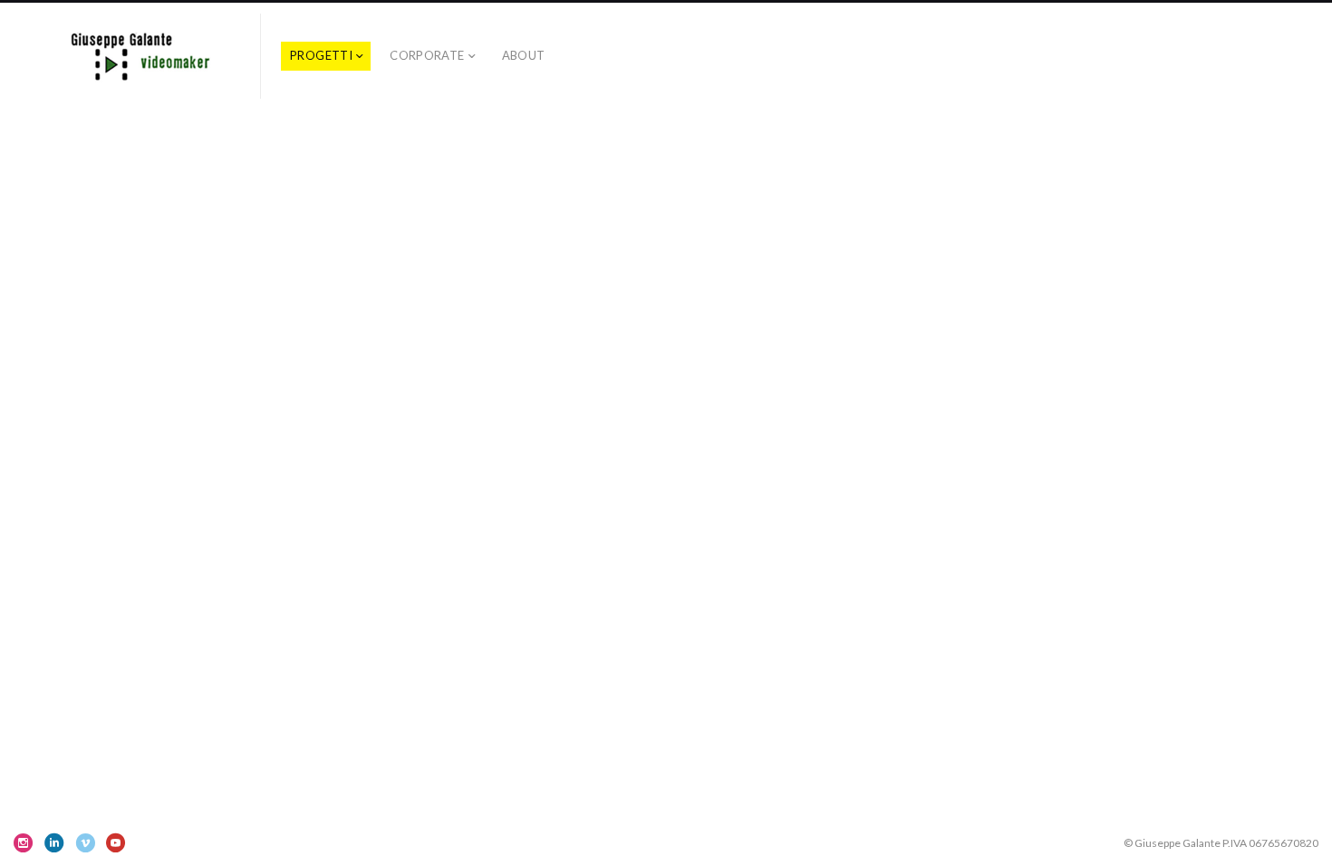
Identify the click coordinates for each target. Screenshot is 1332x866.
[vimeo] (85, 842)
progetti (321, 55)
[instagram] (24, 842)
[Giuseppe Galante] (137, 56)
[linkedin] (54, 842)
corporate (427, 55)
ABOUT (523, 55)
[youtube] (116, 842)
